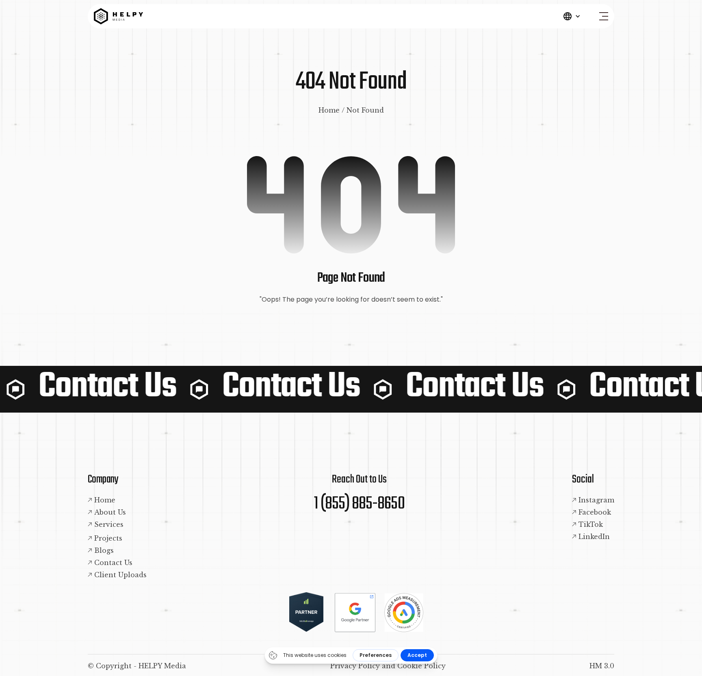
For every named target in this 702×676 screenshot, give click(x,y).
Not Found (365, 110)
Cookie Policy (421, 666)
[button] (572, 16)
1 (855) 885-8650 (359, 504)
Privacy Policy (355, 666)
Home (329, 110)
